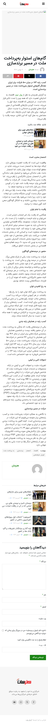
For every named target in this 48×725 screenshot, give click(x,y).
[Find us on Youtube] (14, 702)
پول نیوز (19, 94)
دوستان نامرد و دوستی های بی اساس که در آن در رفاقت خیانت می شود (24, 144)
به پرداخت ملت (8, 450)
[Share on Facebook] (40, 76)
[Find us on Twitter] (27, 702)
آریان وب (29, 720)
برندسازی (20, 450)
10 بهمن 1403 (17, 535)
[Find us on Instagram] (20, 702)
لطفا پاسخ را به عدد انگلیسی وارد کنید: (31, 639)
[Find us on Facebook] (33, 702)
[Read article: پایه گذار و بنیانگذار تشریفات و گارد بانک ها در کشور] (39, 532)
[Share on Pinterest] (18, 76)
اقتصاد (36, 450)
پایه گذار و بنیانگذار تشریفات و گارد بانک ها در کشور (17, 530)
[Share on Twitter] (29, 76)
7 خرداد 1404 (17, 523)
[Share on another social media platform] (8, 76)
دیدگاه (42, 561)
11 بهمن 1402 (18, 69)
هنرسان (31, 69)
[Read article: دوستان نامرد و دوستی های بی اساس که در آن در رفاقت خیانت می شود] (40, 144)
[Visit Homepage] (24, 4)
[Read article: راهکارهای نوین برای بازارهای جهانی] (40, 133)
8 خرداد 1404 (28, 150)
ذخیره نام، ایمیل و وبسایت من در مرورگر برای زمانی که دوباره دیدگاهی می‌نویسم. (25, 632)
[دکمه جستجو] (4, 4)
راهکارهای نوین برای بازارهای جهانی (25, 131)
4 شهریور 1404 (28, 136)
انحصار (28, 450)
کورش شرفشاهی (38, 455)
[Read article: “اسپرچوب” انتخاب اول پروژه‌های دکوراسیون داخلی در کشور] (39, 520)
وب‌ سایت (42, 618)
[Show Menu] (43, 4)
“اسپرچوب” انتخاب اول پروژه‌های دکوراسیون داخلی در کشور (18, 518)
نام (44, 594)
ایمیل (43, 606)
